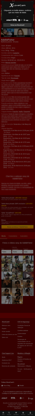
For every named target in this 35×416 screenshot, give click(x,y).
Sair (17, 16)
